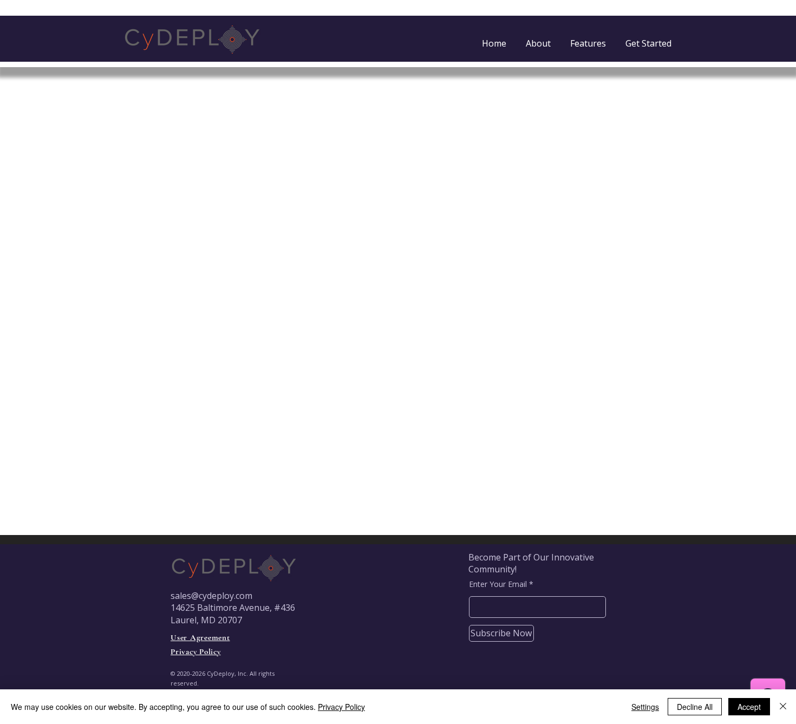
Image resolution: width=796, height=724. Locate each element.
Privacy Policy (341, 706)
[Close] (783, 706)
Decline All (695, 706)
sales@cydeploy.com (211, 596)
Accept (749, 706)
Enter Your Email (498, 584)
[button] (648, 38)
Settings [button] (645, 706)
